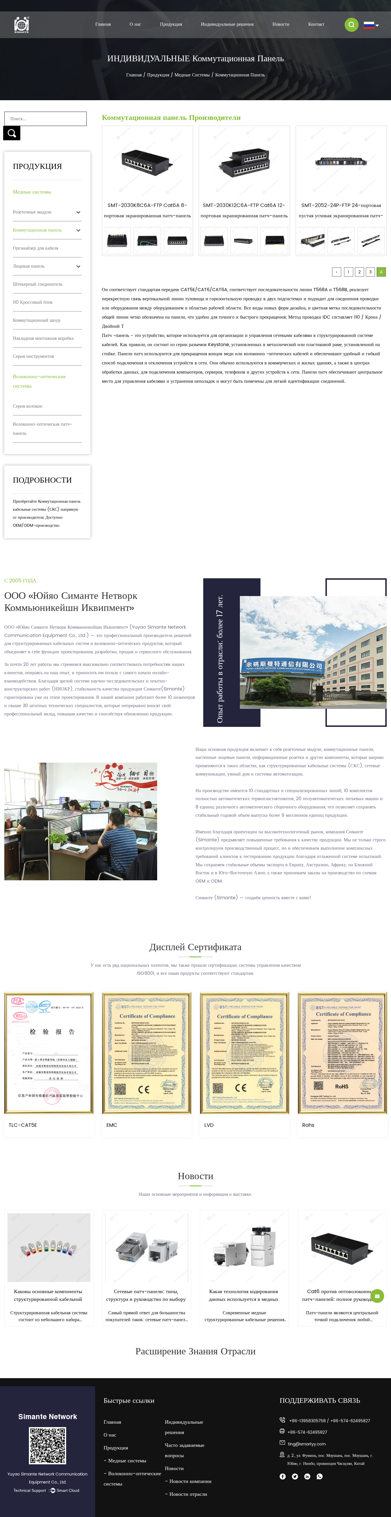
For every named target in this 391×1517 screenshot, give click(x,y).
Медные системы (192, 75)
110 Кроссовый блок (33, 302)
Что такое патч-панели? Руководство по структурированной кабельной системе (341, 1296)
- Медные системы (125, 1461)
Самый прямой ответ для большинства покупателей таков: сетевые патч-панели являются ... (49, 1316)
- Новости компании (188, 1481)
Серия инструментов (33, 356)
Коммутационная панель (37, 230)
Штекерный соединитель (37, 284)
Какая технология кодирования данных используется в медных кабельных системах (146, 1296)
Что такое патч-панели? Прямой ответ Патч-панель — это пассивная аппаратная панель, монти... (342, 1316)
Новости (280, 24)
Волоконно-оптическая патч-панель (42, 429)
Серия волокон (27, 406)
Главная (103, 24)
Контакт (316, 24)
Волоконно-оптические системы (177, 30)
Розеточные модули (32, 212)
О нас (135, 24)
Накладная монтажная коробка (43, 338)
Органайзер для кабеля (35, 248)
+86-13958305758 (307, 1421)
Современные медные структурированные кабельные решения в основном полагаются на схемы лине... (146, 1316)
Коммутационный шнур (36, 320)
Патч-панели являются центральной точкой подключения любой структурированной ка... (244, 1316)
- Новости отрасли (186, 1494)
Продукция (171, 24)
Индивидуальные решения (227, 24)
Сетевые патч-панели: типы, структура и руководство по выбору (48, 1295)
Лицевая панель (28, 266)
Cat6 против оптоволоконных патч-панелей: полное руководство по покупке (243, 1296)
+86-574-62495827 (350, 1421)
